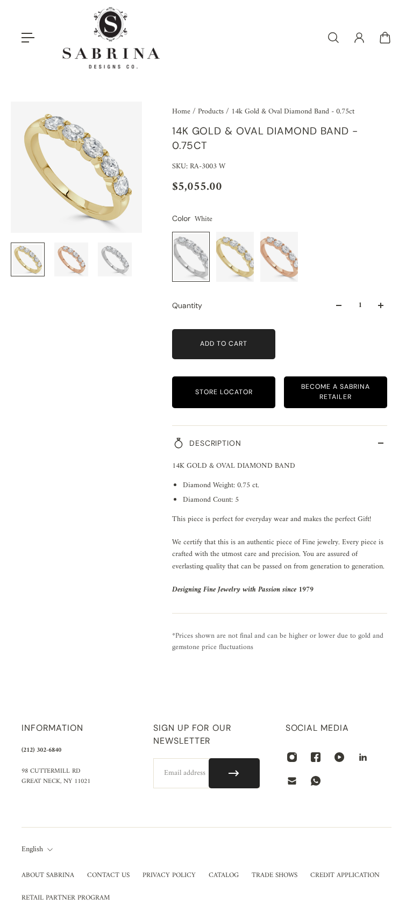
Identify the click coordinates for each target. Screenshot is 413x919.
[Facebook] (315, 757)
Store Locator (224, 392)
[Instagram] (292, 757)
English (32, 850)
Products (212, 111)
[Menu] (28, 38)
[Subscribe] (234, 773)
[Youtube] (339, 757)
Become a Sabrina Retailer (335, 391)
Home (182, 111)
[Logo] (111, 37)
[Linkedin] (363, 757)
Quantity (187, 305)
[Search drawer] (333, 37)
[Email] (292, 781)
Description (215, 443)
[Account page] (359, 37)
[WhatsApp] (315, 781)
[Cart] (385, 37)
